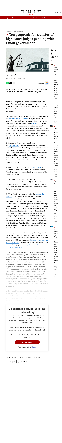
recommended (14, 145)
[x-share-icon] (10, 84)
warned (34, 123)
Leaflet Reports (11, 357)
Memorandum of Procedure (18, 119)
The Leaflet (9, 75)
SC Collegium (11, 361)
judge (21, 357)
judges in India (23, 361)
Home (3, 18)
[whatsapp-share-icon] (7, 84)
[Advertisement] (31, 3)
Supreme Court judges (33, 357)
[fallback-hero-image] (51, 64)
